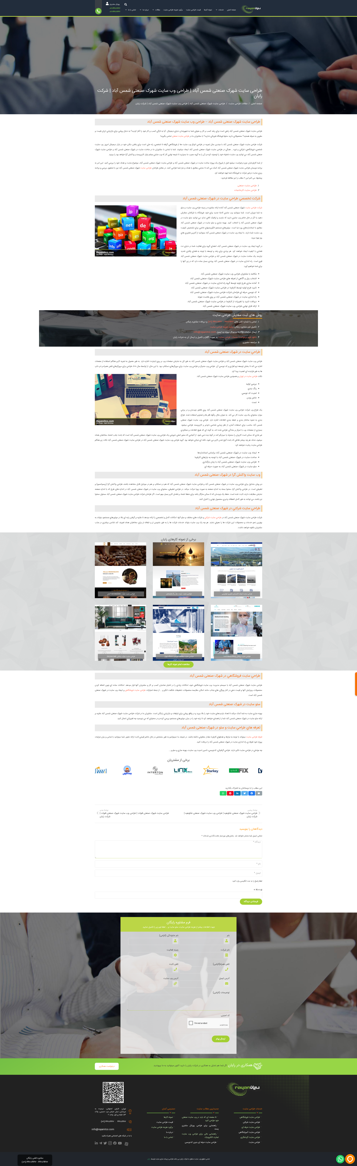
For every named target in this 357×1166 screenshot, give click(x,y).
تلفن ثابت (173, 964)
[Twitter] (105, 1143)
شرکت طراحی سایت (253, 208)
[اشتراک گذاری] (251, 793)
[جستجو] (125, 4)
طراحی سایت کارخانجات (245, 190)
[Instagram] (110, 1144)
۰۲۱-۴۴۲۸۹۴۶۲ (115, 11)
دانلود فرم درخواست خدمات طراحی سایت (237, 337)
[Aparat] (126, 1144)
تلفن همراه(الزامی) (221, 964)
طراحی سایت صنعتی (180, 136)
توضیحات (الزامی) (221, 992)
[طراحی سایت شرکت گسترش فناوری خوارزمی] (236, 570)
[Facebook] (115, 1143)
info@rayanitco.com (205, 332)
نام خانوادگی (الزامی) (168, 935)
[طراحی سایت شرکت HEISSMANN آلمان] (120, 570)
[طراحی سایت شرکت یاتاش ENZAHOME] (120, 633)
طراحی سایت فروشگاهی (135, 690)
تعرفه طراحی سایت (254, 737)
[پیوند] (251, 10)
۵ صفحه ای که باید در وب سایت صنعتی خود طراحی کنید (200, 1119)
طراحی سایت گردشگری (250, 1137)
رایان (148, 1159)
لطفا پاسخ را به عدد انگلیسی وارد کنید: (247, 881)
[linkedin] (96, 1143)
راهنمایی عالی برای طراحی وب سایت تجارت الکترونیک (200, 1135)
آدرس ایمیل (224, 978)
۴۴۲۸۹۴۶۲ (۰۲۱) (215, 322)
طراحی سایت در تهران (248, 376)
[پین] (230, 793)
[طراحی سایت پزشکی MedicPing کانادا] (236, 633)
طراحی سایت (145, 168)
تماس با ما (168, 1137)
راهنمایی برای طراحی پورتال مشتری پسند (200, 1127)
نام (228, 935)
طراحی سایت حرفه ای (251, 1127)
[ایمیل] (258, 793)
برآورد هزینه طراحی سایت (222, 327)
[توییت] (244, 793)
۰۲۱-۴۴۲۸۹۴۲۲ (115, 8)
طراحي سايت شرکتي (212, 517)
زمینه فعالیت (172, 950)
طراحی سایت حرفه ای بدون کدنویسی (200, 1142)
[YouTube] (120, 1143)
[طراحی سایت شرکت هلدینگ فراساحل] (178, 570)
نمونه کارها (168, 1117)
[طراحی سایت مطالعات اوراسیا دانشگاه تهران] (178, 633)
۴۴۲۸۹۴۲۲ (229, 322)
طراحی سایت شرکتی (251, 1122)
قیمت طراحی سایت (164, 1122)
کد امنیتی (225, 1015)
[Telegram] (100, 1143)
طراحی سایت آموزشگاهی (249, 1132)
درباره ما (169, 1132)
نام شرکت (225, 950)
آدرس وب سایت (170, 978)
